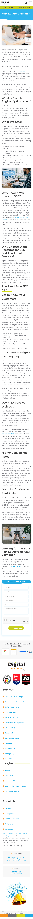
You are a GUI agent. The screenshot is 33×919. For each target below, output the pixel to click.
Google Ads (9, 733)
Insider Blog (9, 770)
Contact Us (9, 829)
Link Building (10, 728)
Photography (10, 748)
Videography (9, 754)
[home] (5, 3)
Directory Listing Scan (13, 791)
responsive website (8, 434)
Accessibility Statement (8, 913)
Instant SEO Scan (11, 781)
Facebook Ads (10, 712)
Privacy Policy (19, 913)
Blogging (8, 743)
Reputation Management (14, 722)
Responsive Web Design (14, 697)
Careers (8, 808)
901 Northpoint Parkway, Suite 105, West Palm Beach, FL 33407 (16, 859)
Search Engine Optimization (15, 702)
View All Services (11, 759)
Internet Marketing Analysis (15, 786)
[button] (30, 3)
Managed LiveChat (12, 717)
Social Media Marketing (14, 707)
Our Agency (9, 813)
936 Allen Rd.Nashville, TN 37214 (16, 873)
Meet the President (12, 819)
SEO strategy (20, 71)
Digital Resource (16, 566)
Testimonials (9, 824)
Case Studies (9, 776)
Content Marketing (12, 738)
